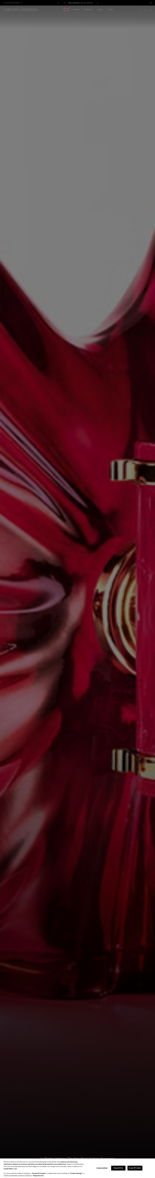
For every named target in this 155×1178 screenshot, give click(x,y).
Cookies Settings (102, 1168)
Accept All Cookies (135, 1168)
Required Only (118, 1168)
